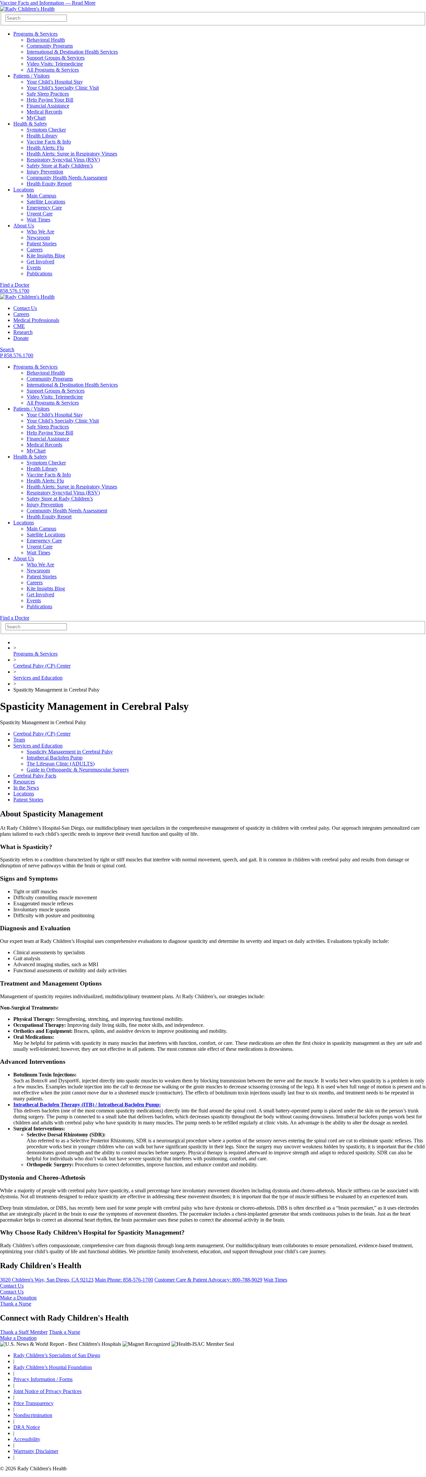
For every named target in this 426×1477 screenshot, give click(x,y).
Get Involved (40, 261)
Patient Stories (42, 243)
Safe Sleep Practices (48, 94)
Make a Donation (18, 1298)
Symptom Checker (46, 130)
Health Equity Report (49, 183)
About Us (23, 225)
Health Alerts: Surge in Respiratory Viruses (72, 153)
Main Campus (41, 195)
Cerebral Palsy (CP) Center (42, 666)
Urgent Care (40, 213)
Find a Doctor (14, 285)
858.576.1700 (14, 291)
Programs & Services (35, 34)
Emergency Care (44, 207)
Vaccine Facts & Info (49, 142)
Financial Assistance (48, 106)
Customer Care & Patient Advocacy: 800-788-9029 (208, 1280)
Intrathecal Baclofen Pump (55, 757)
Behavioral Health (46, 40)
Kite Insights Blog (46, 255)
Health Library (42, 136)
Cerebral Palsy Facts (34, 775)
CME (19, 326)
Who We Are (40, 231)
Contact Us (25, 308)
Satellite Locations (46, 201)
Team (19, 739)
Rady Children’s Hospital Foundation (52, 1367)
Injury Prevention (45, 171)
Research (23, 332)
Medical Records (44, 112)
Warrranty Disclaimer (35, 1451)
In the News (26, 787)
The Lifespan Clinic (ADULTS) (61, 763)
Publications (39, 273)
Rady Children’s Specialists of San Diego (56, 1355)
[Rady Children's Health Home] (27, 9)
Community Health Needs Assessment (67, 177)
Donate (21, 338)
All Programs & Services (53, 70)
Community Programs (50, 46)
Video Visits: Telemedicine (55, 64)
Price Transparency (33, 1403)
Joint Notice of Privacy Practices (47, 1391)
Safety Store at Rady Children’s (60, 165)
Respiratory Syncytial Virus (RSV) (63, 159)
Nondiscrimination (32, 1415)
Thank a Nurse (15, 1304)
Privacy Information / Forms (43, 1379)
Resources (24, 781)
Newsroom (38, 237)
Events (34, 267)
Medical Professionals (36, 320)
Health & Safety (30, 124)
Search (7, 349)
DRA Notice (26, 1427)
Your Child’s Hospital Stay (55, 82)
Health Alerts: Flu (45, 147)
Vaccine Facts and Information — (48, 3)
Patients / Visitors (31, 76)
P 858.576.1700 (16, 355)
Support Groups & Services (56, 58)
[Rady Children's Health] (27, 297)
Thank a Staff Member (24, 1332)
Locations (23, 189)
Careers (35, 249)
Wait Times (38, 219)
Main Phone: (124, 1280)
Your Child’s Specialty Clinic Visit (63, 88)
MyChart (36, 118)
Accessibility (26, 1439)
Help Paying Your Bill (50, 100)
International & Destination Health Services (72, 52)
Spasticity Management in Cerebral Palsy (70, 751)
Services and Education (38, 678)
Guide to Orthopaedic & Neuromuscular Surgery (78, 769)
